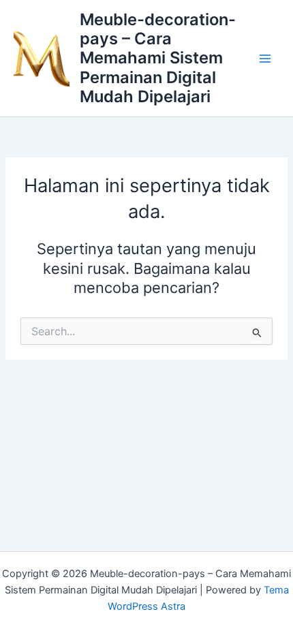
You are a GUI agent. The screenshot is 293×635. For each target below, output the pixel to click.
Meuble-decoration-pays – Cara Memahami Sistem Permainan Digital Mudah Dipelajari (158, 58)
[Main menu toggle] (265, 58)
